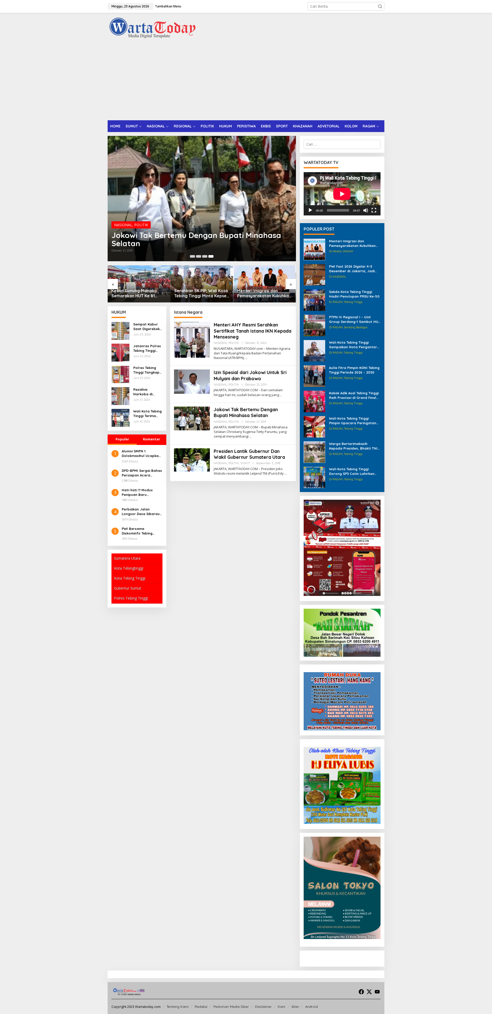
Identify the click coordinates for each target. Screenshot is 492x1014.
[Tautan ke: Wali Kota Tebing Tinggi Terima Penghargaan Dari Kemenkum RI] (120, 417)
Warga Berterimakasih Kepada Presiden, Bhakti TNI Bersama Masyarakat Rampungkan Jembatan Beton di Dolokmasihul (353, 446)
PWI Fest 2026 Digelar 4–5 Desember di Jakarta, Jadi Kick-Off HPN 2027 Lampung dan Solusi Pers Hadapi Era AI (354, 268)
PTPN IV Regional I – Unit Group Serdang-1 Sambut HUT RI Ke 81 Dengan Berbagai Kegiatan (354, 319)
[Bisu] (365, 210)
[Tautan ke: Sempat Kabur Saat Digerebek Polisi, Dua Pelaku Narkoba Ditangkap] (120, 330)
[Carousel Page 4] (210, 256)
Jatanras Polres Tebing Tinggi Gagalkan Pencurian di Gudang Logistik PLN (147, 348)
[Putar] (310, 210)
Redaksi (201, 1007)
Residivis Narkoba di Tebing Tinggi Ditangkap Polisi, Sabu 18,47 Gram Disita (147, 391)
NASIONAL (123, 224)
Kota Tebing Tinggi (129, 578)
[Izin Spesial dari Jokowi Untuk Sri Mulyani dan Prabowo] (281, 395)
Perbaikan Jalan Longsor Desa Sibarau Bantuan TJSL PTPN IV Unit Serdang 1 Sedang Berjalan (141, 511)
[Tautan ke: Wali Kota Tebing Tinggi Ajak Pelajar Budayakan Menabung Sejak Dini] (264, 283)
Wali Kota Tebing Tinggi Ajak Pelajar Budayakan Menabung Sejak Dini (261, 293)
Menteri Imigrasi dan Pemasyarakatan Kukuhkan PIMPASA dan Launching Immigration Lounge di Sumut (201, 293)
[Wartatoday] (152, 27)
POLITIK (141, 224)
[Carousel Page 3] (204, 256)
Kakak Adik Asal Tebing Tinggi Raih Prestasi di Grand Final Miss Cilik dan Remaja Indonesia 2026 (354, 395)
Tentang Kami (178, 1007)
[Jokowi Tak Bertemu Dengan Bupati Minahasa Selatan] (250, 436)
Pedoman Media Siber (231, 1007)
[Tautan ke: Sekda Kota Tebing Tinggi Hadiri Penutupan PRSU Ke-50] (314, 299)
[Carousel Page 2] (198, 256)
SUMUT (245, 463)
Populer (122, 439)
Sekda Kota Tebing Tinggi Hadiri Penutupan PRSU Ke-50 (354, 294)
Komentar (151, 439)
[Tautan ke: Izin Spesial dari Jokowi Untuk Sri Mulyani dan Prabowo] (192, 381)
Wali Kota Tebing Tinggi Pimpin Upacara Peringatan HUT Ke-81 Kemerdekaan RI (352, 420)
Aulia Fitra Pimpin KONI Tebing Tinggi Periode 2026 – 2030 (354, 370)
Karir (281, 1007)
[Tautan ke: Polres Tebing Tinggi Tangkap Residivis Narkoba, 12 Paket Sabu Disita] (120, 374)
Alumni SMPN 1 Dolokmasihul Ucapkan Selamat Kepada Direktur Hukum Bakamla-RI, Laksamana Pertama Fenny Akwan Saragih (141, 453)
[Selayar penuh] (373, 210)
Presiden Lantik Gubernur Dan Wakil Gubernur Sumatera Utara (249, 454)
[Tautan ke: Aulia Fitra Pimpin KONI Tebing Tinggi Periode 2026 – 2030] (314, 375)
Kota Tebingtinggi (128, 568)
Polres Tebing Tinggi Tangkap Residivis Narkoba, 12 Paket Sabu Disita (146, 370)
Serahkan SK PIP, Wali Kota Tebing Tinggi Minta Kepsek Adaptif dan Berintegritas (138, 293)
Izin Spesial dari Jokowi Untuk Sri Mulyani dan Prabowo (250, 375)
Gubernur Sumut (127, 588)
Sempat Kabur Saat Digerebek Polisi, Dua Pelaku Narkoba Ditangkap (147, 326)
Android (311, 1007)
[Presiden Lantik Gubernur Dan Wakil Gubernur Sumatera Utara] (285, 473)
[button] (380, 6)
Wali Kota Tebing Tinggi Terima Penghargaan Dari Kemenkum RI (147, 413)
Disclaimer (263, 1007)
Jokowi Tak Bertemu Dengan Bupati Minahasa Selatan (246, 412)
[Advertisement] (246, 82)
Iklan (295, 1007)
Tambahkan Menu (168, 6)
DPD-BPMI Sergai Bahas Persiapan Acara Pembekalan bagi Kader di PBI (142, 472)
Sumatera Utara (127, 558)
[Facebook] (361, 991)
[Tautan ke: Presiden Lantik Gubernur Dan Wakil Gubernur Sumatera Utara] (192, 459)
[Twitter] (369, 991)
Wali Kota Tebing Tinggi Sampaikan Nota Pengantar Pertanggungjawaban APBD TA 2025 (353, 344)
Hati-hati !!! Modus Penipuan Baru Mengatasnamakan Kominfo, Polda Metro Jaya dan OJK (140, 492)
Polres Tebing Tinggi (131, 598)
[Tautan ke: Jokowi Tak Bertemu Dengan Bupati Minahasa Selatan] (192, 418)
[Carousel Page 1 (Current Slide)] (192, 256)
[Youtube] (377, 991)
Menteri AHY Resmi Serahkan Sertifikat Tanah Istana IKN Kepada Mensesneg (196, 239)
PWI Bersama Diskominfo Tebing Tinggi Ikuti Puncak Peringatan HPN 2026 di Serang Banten (142, 531)
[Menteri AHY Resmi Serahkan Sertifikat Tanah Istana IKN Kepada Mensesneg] (246, 358)
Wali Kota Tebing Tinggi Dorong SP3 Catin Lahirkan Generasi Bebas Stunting (351, 471)
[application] (342, 193)
